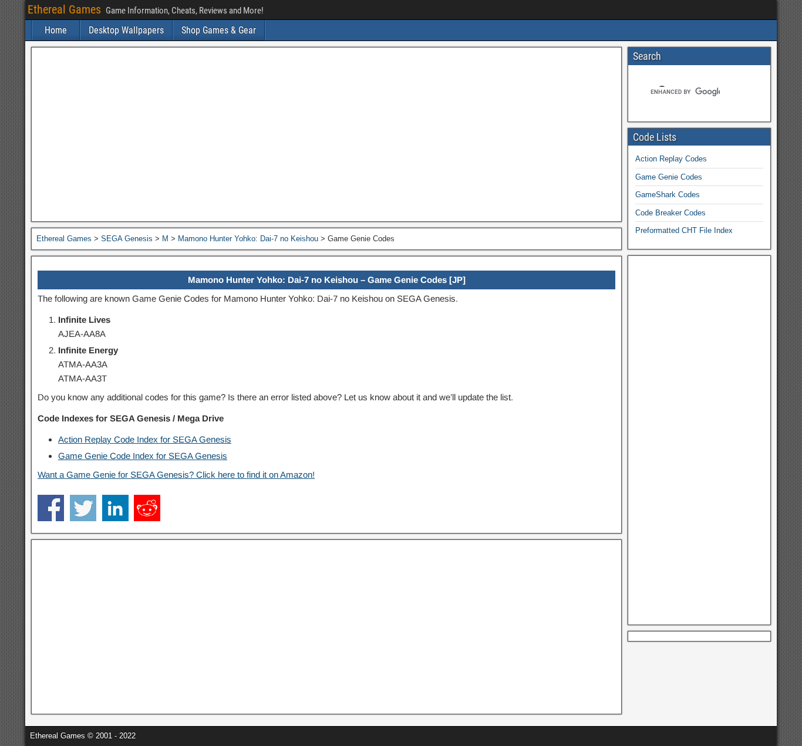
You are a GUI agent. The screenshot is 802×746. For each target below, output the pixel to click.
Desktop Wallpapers (126, 30)
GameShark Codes (667, 194)
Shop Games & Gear (218, 30)
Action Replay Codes (671, 158)
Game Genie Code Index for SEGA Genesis (142, 456)
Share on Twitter (83, 508)
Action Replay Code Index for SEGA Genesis (144, 439)
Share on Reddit (147, 508)
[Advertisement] (326, 134)
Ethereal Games (64, 9)
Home (56, 30)
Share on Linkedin (115, 508)
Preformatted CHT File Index (684, 230)
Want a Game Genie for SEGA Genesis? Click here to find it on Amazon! (176, 475)
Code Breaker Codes (670, 212)
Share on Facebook (51, 508)
